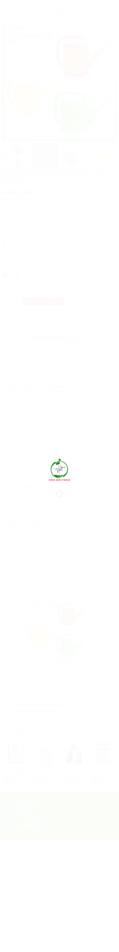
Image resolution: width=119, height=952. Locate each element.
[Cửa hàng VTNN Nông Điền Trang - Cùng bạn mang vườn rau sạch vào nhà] (59, 470)
